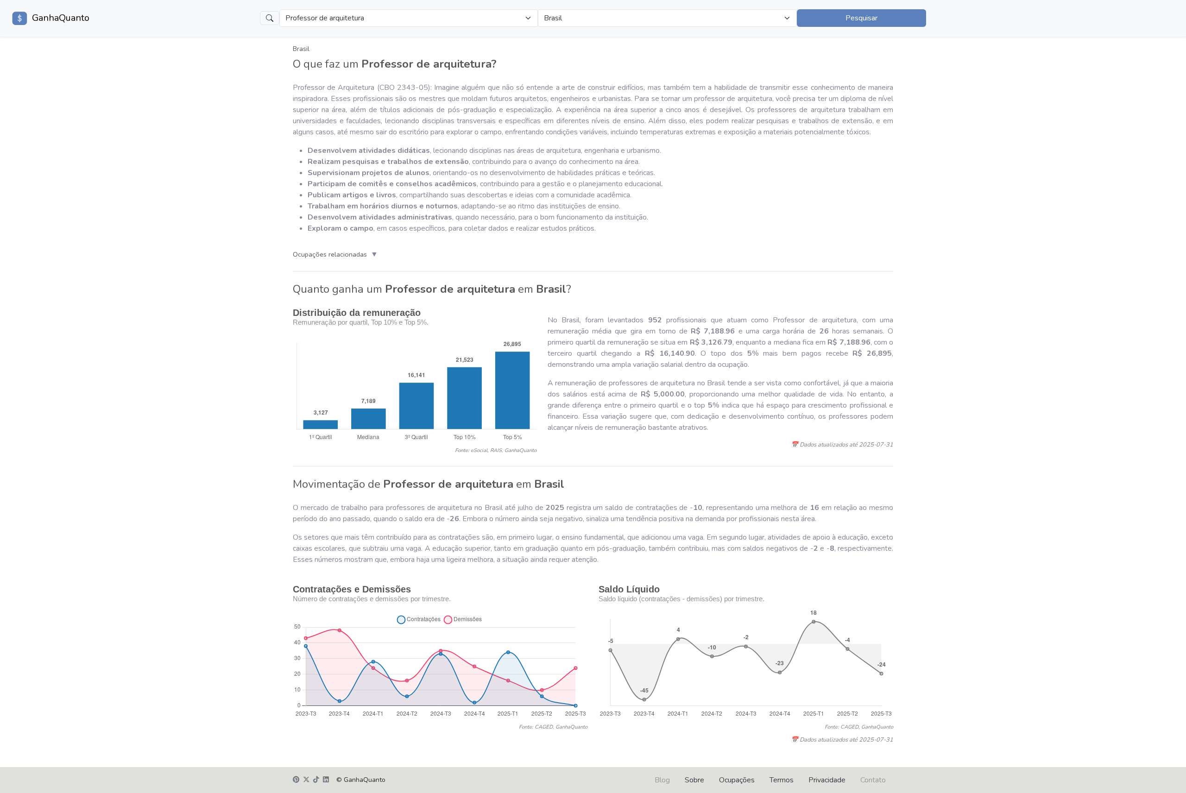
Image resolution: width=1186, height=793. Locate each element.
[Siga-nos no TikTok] (316, 780)
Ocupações (737, 780)
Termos (782, 780)
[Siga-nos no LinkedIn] (326, 780)
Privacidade (826, 780)
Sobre (694, 780)
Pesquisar (861, 18)
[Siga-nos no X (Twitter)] (306, 780)
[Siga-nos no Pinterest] (296, 780)
